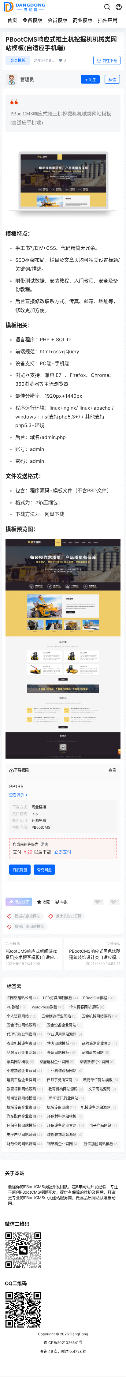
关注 (92, 79)
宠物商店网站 (95, 1052)
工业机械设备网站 (64, 1070)
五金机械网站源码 (100, 1016)
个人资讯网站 (21, 1016)
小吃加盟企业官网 (24, 1070)
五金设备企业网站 (64, 1025)
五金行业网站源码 (24, 1025)
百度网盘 (20, 870)
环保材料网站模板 (64, 1116)
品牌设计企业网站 (24, 1052)
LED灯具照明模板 (60, 998)
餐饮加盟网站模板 (101, 1144)
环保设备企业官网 (65, 1125)
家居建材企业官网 (56, 1061)
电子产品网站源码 (24, 1134)
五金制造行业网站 (59, 1016)
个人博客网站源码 (86, 1007)
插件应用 (107, 20)
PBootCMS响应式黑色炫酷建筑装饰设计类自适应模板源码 (94, 957)
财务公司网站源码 (24, 1144)
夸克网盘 (44, 870)
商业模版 (82, 20)
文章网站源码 (102, 1089)
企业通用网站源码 (64, 1034)
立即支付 (62, 851)
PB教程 (17, 1007)
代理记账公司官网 (24, 1034)
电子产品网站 (103, 1125)
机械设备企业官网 (24, 1107)
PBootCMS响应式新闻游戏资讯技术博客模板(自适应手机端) (31, 957)
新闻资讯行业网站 (66, 1098)
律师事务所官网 (62, 1080)
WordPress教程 (48, 1007)
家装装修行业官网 (97, 1061)
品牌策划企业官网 (99, 1043)
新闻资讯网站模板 (25, 1098)
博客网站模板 (62, 1043)
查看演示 (16, 795)
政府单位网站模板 (100, 1080)
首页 (12, 20)
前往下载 (109, 60)
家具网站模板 (20, 1061)
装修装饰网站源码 (64, 1134)
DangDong (78, 1334)
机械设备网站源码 (98, 1107)
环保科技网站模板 (24, 1125)
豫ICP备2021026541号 (63, 1342)
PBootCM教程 (99, 998)
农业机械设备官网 (24, 1043)
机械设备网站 (61, 1107)
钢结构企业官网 (63, 1144)
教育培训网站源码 (25, 1089)
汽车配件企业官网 (24, 1116)
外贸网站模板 (61, 1052)
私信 (112, 79)
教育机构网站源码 (65, 1089)
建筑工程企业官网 (24, 1080)
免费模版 (32, 20)
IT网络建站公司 (22, 998)
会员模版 (57, 20)
